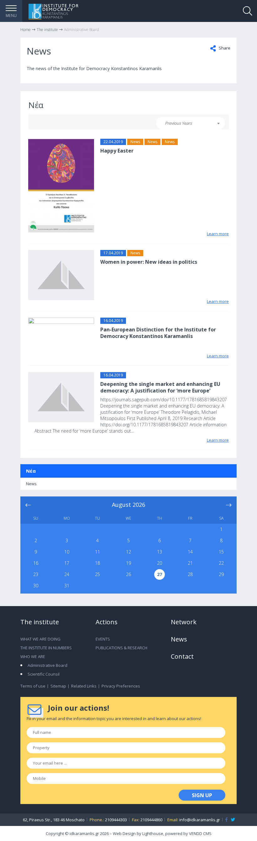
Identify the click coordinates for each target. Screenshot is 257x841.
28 (190, 574)
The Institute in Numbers (46, 648)
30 (35, 586)
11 (97, 552)
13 (159, 552)
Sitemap (58, 686)
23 (35, 574)
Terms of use (32, 686)
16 (35, 563)
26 (128, 574)
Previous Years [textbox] (178, 123)
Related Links (84, 686)
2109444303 (116, 820)
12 (128, 552)
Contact (182, 656)
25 (97, 574)
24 (66, 574)
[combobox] (190, 123)
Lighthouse (152, 833)
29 (221, 574)
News (135, 141)
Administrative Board (47, 665)
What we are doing (40, 639)
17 (66, 563)
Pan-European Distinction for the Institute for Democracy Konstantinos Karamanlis (158, 333)
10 (66, 552)
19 (128, 563)
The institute (39, 622)
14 (190, 552)
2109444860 (151, 820)
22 (221, 563)
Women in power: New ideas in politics (148, 261)
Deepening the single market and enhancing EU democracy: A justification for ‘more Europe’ (160, 387)
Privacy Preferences (121, 686)
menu (11, 15)
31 (66, 586)
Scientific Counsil (44, 674)
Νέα (31, 471)
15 (221, 552)
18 (97, 563)
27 (159, 574)
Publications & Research (121, 648)
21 (190, 563)
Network (184, 622)
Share (224, 48)
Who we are (32, 656)
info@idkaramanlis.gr (199, 820)
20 (159, 563)
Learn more (218, 233)
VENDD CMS (200, 833)
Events (103, 639)
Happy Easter (117, 150)
